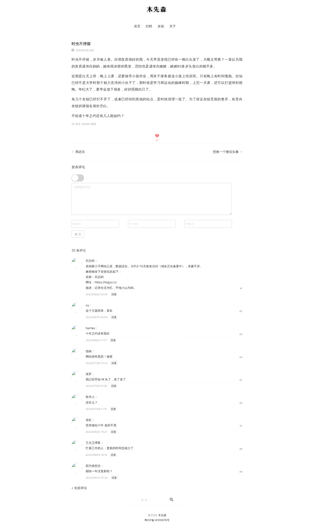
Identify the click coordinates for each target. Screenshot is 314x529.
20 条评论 (79, 250)
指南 (89, 351)
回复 (114, 294)
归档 (149, 26)
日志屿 (90, 260)
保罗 (89, 374)
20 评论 (76, 124)
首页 (137, 26)
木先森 (156, 9)
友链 (161, 26)
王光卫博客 (93, 442)
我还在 (80, 152)
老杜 (89, 420)
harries (90, 328)
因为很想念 (93, 466)
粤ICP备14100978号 (157, 520)
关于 (172, 26)
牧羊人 (90, 397)
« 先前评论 (79, 488)
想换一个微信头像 (226, 152)
